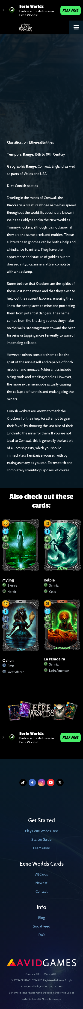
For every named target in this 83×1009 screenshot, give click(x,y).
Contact (42, 891)
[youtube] (50, 782)
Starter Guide (41, 839)
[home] (34, 26)
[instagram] (41, 782)
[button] (76, 27)
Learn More (41, 848)
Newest (41, 883)
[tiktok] (23, 782)
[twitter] (60, 782)
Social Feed (41, 926)
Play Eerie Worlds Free (41, 831)
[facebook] (32, 782)
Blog (41, 918)
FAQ (42, 935)
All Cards (41, 874)
